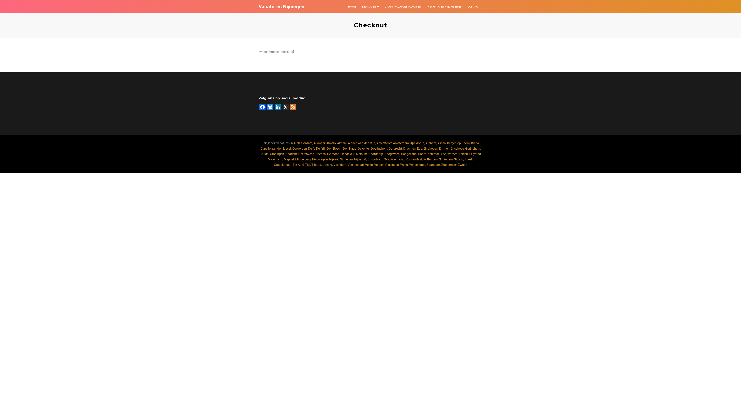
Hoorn (422, 154)
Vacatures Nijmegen (281, 6)
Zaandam (433, 165)
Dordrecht (395, 148)
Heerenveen (306, 154)
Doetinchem (379, 148)
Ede (419, 148)
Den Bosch (334, 148)
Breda (475, 143)
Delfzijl (321, 148)
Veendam (339, 165)
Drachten (409, 148)
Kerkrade (434, 154)
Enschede (457, 148)
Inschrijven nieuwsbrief (444, 6)
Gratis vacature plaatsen (403, 6)
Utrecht (327, 165)
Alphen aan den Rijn (361, 143)
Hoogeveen (392, 154)
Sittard (458, 159)
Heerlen (321, 154)
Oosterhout (374, 159)
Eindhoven (430, 148)
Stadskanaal (282, 165)
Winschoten (417, 165)
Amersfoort (384, 143)
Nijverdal (360, 159)
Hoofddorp (375, 154)
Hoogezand (409, 154)
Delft (311, 148)
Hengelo (346, 154)
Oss (386, 159)
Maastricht (275, 159)
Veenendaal (356, 165)
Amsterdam (401, 143)
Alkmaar (319, 143)
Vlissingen (392, 165)
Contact (474, 6)
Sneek (468, 159)
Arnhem (430, 143)
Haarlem (291, 154)
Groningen (277, 154)
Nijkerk (333, 159)
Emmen (444, 148)
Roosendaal (414, 159)
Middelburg (303, 159)
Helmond (333, 154)
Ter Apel (298, 165)
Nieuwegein (320, 159)
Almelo (331, 143)
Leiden (463, 154)
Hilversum (360, 154)
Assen (441, 143)
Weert (404, 165)
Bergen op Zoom (458, 143)
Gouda (264, 154)
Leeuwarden (449, 154)
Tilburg (316, 165)
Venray (378, 165)
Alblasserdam (303, 143)
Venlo (369, 165)
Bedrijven (369, 6)
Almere (342, 143)
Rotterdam (430, 159)
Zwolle (462, 165)
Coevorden (299, 148)
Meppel (289, 159)
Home (352, 6)
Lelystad (475, 154)
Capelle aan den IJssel (276, 148)
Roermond (397, 159)
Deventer (364, 148)
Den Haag (349, 148)
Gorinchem (472, 148)
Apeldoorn (417, 143)
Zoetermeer (449, 165)
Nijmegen (346, 159)
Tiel (307, 165)
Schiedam (446, 159)
